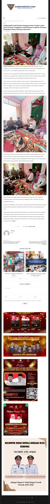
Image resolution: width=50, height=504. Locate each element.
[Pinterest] (41, 18)
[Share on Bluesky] (32, 226)
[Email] (44, 18)
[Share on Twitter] (26, 226)
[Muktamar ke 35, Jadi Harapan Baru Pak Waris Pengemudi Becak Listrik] (13, 261)
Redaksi (8, 31)
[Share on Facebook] (25, 226)
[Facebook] (37, 18)
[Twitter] (38, 18)
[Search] (46, 18)
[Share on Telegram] (30, 226)
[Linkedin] (42, 18)
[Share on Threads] (31, 226)
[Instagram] (23, 497)
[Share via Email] (34, 226)
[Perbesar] (44, 313)
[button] (5, 265)
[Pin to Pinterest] (27, 226)
